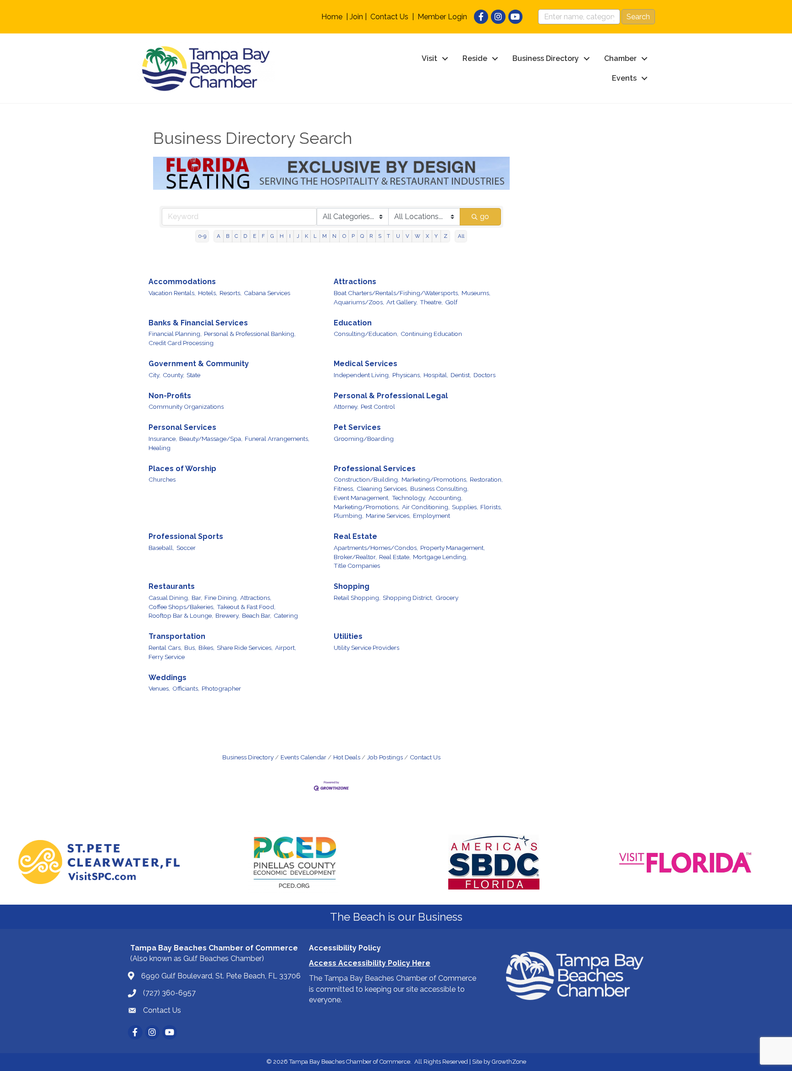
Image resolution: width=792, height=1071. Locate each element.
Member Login (442, 16)
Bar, (197, 597)
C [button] (236, 236)
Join (356, 16)
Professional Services (375, 468)
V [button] (407, 236)
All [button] (461, 236)
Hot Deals (346, 757)
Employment (431, 515)
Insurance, (162, 438)
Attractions (355, 281)
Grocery (446, 597)
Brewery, (227, 615)
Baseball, (161, 547)
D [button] (245, 236)
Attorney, (346, 406)
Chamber (620, 58)
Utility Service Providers (366, 647)
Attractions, (255, 597)
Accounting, (445, 497)
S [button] (379, 236)
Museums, (476, 293)
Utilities (348, 636)
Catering (286, 615)
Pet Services (357, 427)
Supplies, (465, 507)
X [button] (427, 236)
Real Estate (355, 536)
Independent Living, (362, 375)
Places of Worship (182, 468)
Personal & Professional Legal (391, 395)
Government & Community (198, 363)
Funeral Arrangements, (277, 438)
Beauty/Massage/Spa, (210, 438)
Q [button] (362, 236)
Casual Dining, (168, 597)
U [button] (398, 236)
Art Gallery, (402, 302)
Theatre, (431, 302)
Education (353, 323)
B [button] (227, 236)
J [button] (298, 236)
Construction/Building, (366, 479)
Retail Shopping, (357, 597)
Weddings (167, 677)
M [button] (324, 236)
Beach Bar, (256, 615)
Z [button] (445, 236)
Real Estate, (395, 556)
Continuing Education (431, 333)
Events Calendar (303, 757)
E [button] (254, 236)
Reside (474, 58)
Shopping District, (408, 597)
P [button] (353, 236)
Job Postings (385, 757)
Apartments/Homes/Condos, (376, 547)
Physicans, (406, 375)
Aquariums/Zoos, (359, 302)
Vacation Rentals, (172, 293)
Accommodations (182, 281)
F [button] (263, 236)
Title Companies (357, 565)
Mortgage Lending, (440, 556)
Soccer (186, 547)
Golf (451, 302)
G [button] (272, 236)
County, (173, 375)
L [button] (315, 236)
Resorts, (231, 293)
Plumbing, (348, 515)
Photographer (221, 688)
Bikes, (206, 647)
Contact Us (389, 16)
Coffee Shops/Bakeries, (181, 606)
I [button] (290, 236)
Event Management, (362, 497)
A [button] (218, 236)
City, (154, 375)
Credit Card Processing (181, 342)
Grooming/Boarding (364, 438)
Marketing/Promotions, (435, 479)
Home (331, 16)
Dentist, (461, 375)
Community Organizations (186, 406)
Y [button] (436, 236)
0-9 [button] (202, 236)
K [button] (306, 236)
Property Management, (452, 547)
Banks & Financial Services (198, 323)
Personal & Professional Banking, (250, 333)
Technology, (409, 497)
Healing (159, 447)
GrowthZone (509, 1061)
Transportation (176, 636)
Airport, (285, 647)
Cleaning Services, (382, 488)
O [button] (344, 236)
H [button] (282, 236)
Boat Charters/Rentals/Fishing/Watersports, (396, 293)
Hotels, (207, 293)
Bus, (190, 647)
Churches (162, 479)
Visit (429, 58)
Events (624, 78)
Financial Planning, (175, 333)
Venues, (159, 688)
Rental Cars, (165, 647)
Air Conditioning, (426, 507)
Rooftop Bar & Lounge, (180, 615)
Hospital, (436, 375)
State (193, 375)
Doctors (484, 375)
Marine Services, (388, 515)
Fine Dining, (221, 597)
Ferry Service (166, 656)
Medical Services (365, 363)
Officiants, (185, 688)
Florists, (491, 507)
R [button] (371, 236)
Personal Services (182, 427)
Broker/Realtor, (355, 556)
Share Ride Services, (245, 647)
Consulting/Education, (366, 333)
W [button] (417, 236)
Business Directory (545, 58)
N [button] (334, 236)
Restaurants (171, 586)
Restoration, (486, 479)
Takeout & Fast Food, (246, 606)
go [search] (484, 216)
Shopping (351, 586)
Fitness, (344, 488)
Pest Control (378, 406)
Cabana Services (267, 293)
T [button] (388, 236)
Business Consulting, (439, 488)
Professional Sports (185, 536)
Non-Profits (169, 395)
